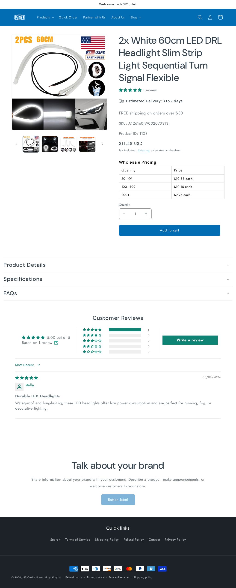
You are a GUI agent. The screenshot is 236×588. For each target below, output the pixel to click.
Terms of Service (77, 539)
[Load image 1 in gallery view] (31, 144)
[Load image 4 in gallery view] (87, 144)
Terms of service (119, 577)
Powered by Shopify (48, 577)
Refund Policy (134, 539)
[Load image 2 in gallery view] (49, 144)
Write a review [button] (190, 340)
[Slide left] (17, 144)
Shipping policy (143, 577)
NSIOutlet (29, 577)
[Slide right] (102, 144)
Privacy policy (95, 577)
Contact (154, 539)
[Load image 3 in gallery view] (68, 144)
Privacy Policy (175, 539)
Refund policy (73, 577)
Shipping (144, 150)
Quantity (124, 204)
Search (55, 539)
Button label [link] (118, 499)
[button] (45, 17)
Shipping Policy (107, 539)
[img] (26, 378)
